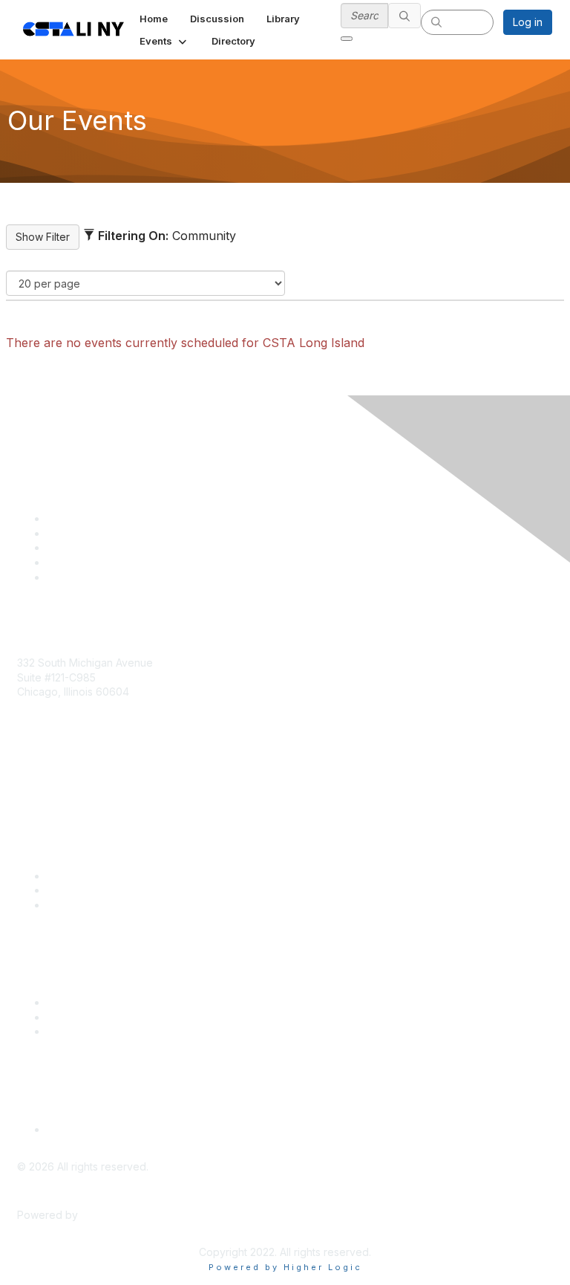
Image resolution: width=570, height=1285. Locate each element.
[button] (164, 41)
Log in (528, 22)
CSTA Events (78, 1002)
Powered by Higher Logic (285, 1267)
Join (57, 876)
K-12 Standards (83, 1031)
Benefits (67, 890)
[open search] (347, 38)
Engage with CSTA (92, 905)
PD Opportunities (88, 1017)
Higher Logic (112, 1214)
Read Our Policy (86, 1129)
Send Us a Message (66, 777)
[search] (404, 15)
